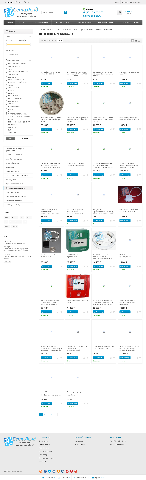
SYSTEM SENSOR (14, 66)
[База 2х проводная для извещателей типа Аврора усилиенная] (77, 377)
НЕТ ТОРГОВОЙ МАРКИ (17, 64)
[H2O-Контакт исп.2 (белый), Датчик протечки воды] (130, 194)
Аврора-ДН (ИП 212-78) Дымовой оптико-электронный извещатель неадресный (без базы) (51, 348)
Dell (5, 222)
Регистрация (137, 2)
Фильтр (12, 31)
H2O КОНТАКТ (13, 101)
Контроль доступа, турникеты (17, 175)
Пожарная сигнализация (15, 188)
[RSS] (41, 471)
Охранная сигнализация (14, 184)
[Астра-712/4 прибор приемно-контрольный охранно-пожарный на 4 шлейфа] (130, 332)
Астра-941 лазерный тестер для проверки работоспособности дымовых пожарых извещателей (51, 394)
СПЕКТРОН (12, 127)
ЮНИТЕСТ (12, 119)
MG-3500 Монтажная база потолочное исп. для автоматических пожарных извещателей (102, 257)
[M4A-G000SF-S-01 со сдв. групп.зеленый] (77, 240)
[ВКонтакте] (54, 471)
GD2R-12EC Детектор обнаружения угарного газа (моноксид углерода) (129, 165)
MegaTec (14, 226)
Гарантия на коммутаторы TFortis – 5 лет (17, 243)
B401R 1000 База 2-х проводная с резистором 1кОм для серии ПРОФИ (77, 119)
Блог (28, 2)
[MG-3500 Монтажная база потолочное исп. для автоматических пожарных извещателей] (104, 240)
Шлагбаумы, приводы (13, 205)
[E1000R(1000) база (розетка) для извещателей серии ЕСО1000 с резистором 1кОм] (51, 149)
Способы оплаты (62, 22)
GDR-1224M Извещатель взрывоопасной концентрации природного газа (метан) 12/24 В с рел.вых (77, 211)
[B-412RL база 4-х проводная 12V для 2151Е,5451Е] (51, 57)
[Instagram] (62, 471)
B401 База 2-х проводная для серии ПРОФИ (129, 73)
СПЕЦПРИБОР (13, 74)
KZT (116, 2)
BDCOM (6, 218)
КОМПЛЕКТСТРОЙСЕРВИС (18, 82)
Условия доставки (83, 22)
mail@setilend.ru (118, 444)
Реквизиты (43, 461)
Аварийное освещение (14, 159)
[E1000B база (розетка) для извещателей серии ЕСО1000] (130, 103)
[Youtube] (67, 471)
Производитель (12, 60)
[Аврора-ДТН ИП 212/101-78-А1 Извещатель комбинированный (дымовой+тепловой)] (77, 332)
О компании (43, 441)
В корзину (47, 83)
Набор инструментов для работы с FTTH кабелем (17, 257)
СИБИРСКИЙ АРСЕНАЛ (16, 80)
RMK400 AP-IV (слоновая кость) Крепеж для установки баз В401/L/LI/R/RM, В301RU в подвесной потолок (51, 302)
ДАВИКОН (12, 133)
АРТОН (10, 85)
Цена (8, 36)
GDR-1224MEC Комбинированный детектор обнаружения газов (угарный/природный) (103, 211)
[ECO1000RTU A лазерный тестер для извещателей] (77, 149)
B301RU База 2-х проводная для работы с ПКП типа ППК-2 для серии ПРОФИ (77, 74)
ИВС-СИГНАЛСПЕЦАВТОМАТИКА (16, 113)
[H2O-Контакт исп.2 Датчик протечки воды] (51, 240)
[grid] (132, 40)
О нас (20, 2)
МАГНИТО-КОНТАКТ (15, 96)
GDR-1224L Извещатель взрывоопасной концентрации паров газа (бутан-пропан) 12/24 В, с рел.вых (50, 211)
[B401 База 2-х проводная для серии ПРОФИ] (130, 57)
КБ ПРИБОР (12, 125)
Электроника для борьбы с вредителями (15, 149)
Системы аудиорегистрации (16, 196)
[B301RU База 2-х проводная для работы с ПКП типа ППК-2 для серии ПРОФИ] (77, 57)
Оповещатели (11, 180)
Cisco (22, 218)
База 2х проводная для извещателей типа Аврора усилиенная (76, 394)
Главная (9, 22)
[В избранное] (61, 83)
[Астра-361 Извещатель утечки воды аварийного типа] (104, 332)
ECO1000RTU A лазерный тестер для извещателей (75, 164)
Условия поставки (131, 22)
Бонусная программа (46, 458)
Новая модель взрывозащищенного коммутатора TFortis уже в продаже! (16, 250)
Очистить (25, 139)
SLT (9, 130)
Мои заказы (79, 441)
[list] (136, 40)
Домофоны (10, 167)
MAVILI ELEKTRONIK (15, 98)
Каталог (21, 22)
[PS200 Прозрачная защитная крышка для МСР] (130, 240)
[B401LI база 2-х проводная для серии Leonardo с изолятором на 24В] (51, 103)
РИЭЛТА (11, 93)
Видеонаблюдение (12, 163)
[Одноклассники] (58, 471)
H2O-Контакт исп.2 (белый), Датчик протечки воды (128, 210)
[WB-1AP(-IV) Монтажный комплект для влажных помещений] (130, 286)
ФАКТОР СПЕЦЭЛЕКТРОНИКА (19, 117)
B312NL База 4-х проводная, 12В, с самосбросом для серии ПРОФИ (103, 74)
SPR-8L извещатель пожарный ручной (77, 301)
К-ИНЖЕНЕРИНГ (14, 106)
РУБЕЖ (10, 109)
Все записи (7, 262)
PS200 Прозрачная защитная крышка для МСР (129, 256)
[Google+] (76, 471)
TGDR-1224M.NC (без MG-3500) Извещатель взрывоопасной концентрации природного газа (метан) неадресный (103, 302)
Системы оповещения (14, 200)
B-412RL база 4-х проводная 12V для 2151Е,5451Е (50, 73)
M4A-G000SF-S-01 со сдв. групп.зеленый (75, 256)
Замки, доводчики (12, 171)
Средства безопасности (14, 155)
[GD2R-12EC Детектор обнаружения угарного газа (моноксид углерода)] (130, 149)
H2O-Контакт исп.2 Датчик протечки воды (50, 256)
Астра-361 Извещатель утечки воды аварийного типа (103, 347)
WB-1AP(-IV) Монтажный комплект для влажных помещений (127, 302)
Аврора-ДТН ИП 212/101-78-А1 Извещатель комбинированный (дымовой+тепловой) (77, 348)
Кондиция (10, 51)
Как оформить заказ (39, 22)
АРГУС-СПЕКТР (13, 88)
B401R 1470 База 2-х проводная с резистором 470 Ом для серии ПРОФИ (103, 119)
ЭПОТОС (11, 104)
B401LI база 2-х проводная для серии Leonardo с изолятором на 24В (51, 119)
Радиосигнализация (13, 192)
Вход (126, 2)
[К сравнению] (58, 83)
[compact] (139, 40)
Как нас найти (44, 448)
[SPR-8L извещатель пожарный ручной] (77, 286)
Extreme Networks (15, 222)
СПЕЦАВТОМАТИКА (15, 77)
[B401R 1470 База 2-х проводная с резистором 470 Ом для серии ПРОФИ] (104, 103)
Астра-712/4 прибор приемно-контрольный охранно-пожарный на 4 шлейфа (129, 348)
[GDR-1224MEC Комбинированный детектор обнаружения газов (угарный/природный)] (104, 194)
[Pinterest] (71, 471)
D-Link (29, 218)
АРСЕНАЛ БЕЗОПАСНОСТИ (18, 72)
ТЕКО (10, 69)
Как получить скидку (107, 22)
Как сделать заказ (45, 451)
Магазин (10, 2)
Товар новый (13, 54)
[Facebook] (45, 471)
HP (25, 222)
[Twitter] (49, 471)
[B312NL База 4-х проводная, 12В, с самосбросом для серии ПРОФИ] (104, 57)
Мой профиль (80, 444)
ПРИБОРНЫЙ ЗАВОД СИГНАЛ (19, 122)
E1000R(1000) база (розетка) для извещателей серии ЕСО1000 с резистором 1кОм (50, 165)
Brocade (14, 218)
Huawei (6, 226)
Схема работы (44, 444)
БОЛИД (11, 90)
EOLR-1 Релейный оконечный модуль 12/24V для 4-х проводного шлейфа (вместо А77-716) (103, 165)
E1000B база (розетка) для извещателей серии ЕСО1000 (129, 119)
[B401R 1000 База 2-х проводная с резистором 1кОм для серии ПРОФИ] (77, 103)
